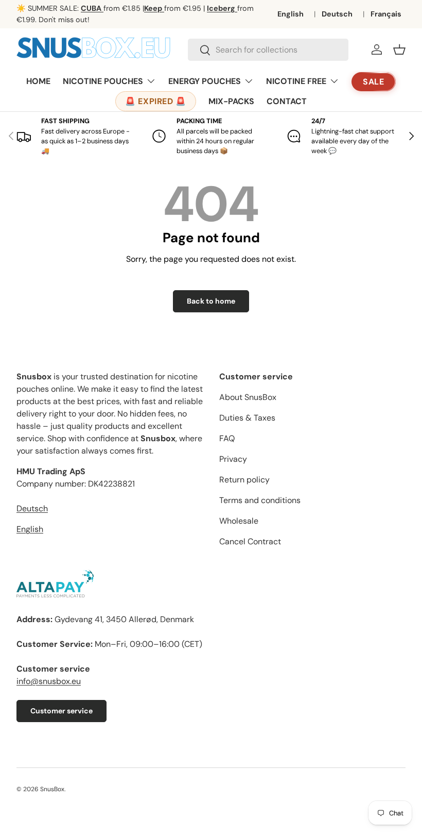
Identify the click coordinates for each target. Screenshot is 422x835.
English (290, 14)
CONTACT (287, 101)
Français (386, 14)
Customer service (61, 710)
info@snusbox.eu (48, 681)
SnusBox (52, 789)
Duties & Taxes (247, 417)
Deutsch (337, 14)
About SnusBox (247, 397)
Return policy (244, 479)
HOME (38, 81)
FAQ (227, 438)
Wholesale (238, 520)
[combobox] (268, 50)
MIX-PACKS (231, 101)
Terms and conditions (260, 500)
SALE (374, 81)
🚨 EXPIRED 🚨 (155, 101)
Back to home (211, 301)
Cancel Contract (250, 541)
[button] (399, 49)
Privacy (233, 459)
